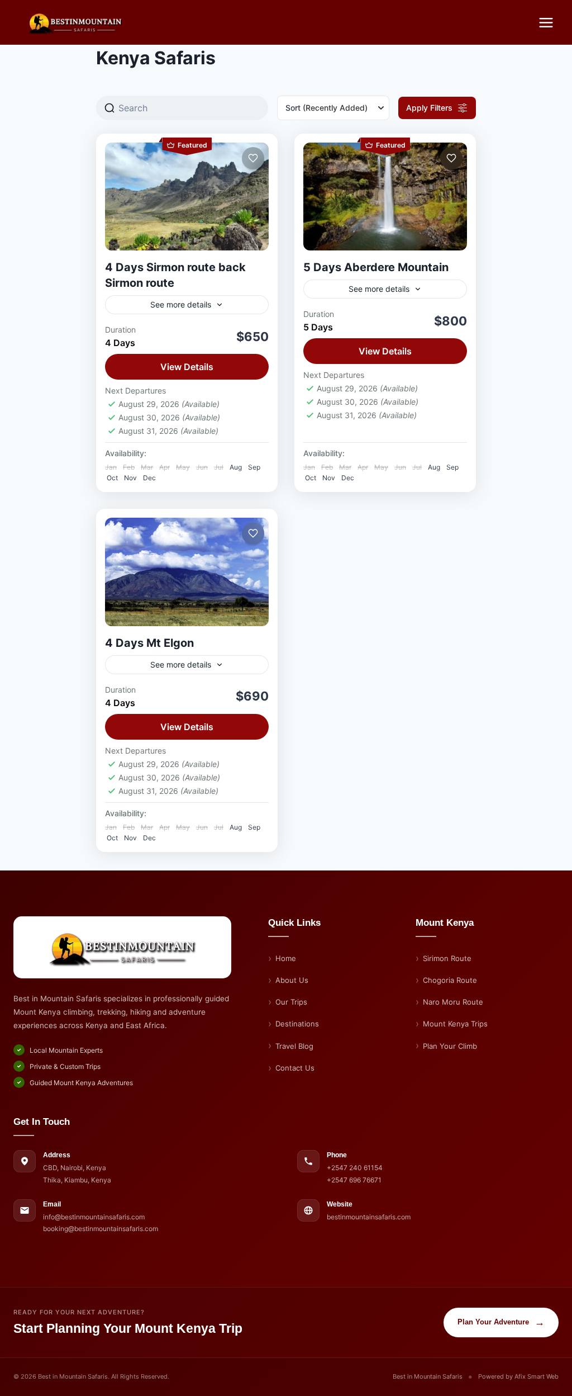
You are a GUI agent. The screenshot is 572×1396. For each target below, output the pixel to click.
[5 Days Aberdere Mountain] (385, 196)
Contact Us (294, 1067)
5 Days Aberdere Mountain (376, 267)
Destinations (297, 1023)
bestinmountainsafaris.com (369, 1217)
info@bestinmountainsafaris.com (94, 1217)
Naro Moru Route (453, 1001)
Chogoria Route (450, 980)
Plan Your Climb (450, 1046)
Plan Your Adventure (501, 1322)
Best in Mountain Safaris (428, 1376)
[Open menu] (546, 22)
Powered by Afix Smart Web (518, 1376)
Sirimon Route (447, 958)
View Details (186, 366)
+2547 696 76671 (354, 1180)
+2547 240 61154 (355, 1167)
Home (285, 958)
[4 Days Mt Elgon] (187, 572)
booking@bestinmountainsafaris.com (100, 1228)
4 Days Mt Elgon (149, 643)
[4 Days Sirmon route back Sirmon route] (187, 196)
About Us (291, 980)
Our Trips (291, 1001)
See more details (180, 304)
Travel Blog (294, 1046)
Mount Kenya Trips (455, 1023)
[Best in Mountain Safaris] (122, 947)
